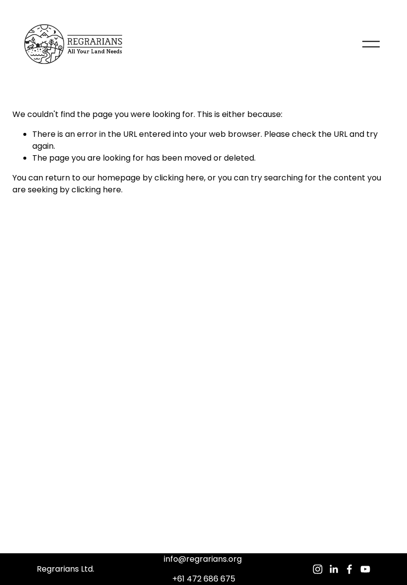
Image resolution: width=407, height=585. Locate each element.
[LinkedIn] (334, 569)
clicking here (179, 177)
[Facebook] (349, 569)
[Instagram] (318, 569)
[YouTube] (365, 569)
